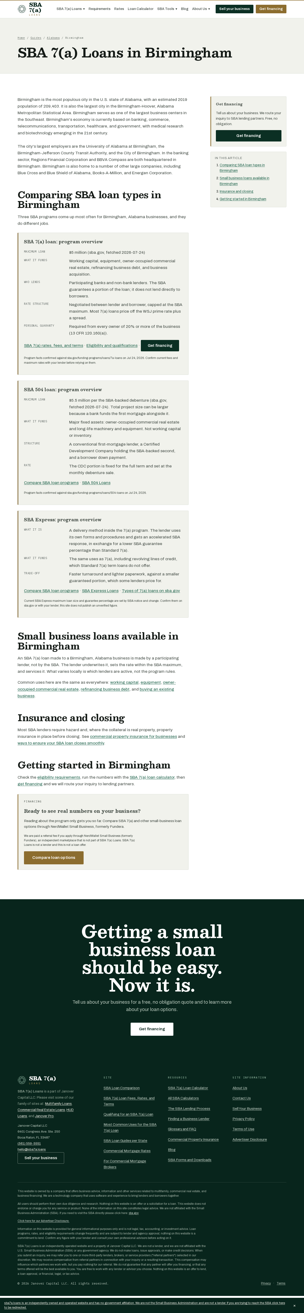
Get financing (271, 9)
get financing (30, 784)
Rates (119, 9)
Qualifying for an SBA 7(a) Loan (128, 1114)
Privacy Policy (244, 1119)
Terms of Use (243, 1129)
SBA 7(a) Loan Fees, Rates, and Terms (129, 1101)
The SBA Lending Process (189, 1109)
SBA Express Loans (100, 590)
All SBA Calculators (183, 1098)
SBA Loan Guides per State (125, 1141)
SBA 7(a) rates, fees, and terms (53, 345)
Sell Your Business (247, 1109)
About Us (201, 9)
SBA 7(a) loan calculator (152, 777)
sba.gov (134, 1213)
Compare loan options (53, 857)
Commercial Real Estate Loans (41, 1110)
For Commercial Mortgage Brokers (125, 1164)
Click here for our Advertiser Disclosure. (43, 1221)
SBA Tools (167, 9)
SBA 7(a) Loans (71, 9)
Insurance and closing (236, 191)
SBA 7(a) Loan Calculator (188, 1088)
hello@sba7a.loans (32, 1149)
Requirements (99, 9)
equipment (151, 682)
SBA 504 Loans (96, 482)
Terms (281, 1283)
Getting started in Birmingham (243, 199)
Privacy (266, 1283)
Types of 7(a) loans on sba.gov (151, 590)
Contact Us (242, 1098)
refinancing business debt (105, 689)
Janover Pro (44, 1116)
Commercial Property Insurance (193, 1139)
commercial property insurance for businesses (133, 736)
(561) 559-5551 (29, 1143)
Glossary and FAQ (182, 1129)
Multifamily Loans (58, 1104)
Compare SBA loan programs (51, 482)
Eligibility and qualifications (112, 345)
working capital (124, 682)
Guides (35, 37)
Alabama (53, 37)
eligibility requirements (58, 777)
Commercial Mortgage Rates (127, 1151)
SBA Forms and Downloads (189, 1160)
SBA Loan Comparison (122, 1088)
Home (21, 37)
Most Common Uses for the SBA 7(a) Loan (130, 1127)
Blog (184, 9)
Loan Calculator (140, 9)
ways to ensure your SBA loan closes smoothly (61, 743)
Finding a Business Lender (188, 1119)
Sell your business (234, 9)
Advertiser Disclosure (250, 1139)
